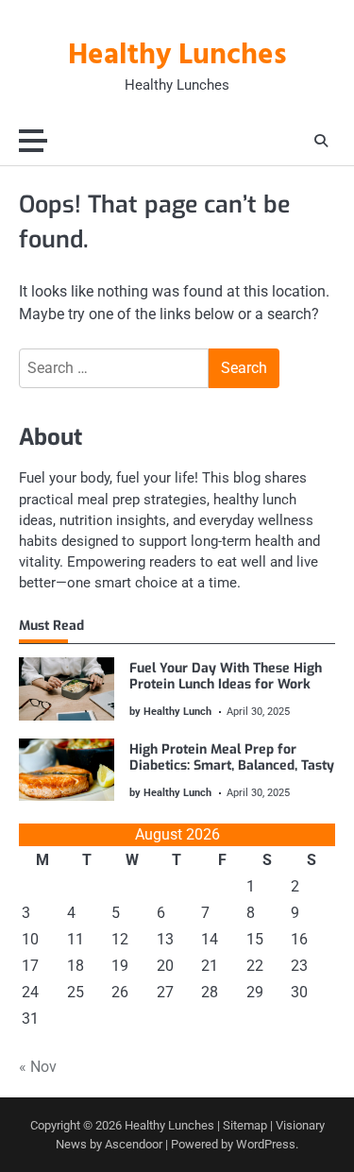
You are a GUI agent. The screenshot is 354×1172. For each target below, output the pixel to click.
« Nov (38, 1067)
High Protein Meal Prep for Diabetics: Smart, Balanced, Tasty (231, 757)
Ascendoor (133, 1144)
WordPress (265, 1144)
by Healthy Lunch (170, 711)
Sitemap (245, 1125)
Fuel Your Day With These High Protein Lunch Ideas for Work (225, 676)
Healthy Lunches (177, 55)
